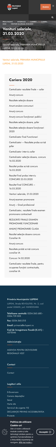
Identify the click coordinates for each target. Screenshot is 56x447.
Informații (21, 22)
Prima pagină (8, 22)
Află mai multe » (25, 442)
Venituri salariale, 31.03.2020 (22, 24)
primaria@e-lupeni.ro (24, 325)
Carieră (33, 22)
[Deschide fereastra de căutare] (52, 17)
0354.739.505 (14, 316)
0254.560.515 (19, 320)
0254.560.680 (34, 313)
